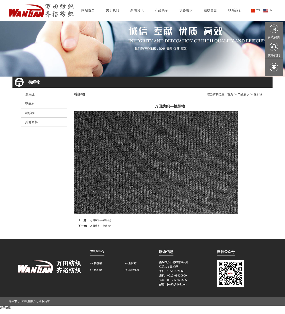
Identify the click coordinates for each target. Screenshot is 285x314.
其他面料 (31, 122)
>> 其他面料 (132, 270)
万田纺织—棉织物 (100, 220)
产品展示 (243, 94)
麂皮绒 (30, 94)
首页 (230, 94)
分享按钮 (5, 307)
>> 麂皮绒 (96, 263)
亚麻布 (30, 104)
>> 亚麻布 (130, 263)
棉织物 (30, 113)
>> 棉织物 (96, 270)
